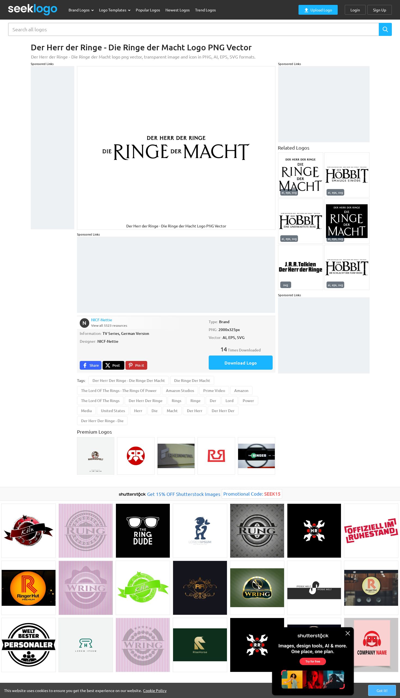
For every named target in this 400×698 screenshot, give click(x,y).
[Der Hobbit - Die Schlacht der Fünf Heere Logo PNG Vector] (347, 267)
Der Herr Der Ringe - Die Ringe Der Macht (129, 380)
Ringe (195, 400)
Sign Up (379, 9)
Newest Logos (177, 9)
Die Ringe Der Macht (192, 380)
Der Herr (194, 410)
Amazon (241, 390)
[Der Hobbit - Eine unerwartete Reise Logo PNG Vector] (300, 221)
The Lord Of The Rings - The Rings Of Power (119, 390)
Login (355, 9)
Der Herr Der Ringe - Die (102, 420)
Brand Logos (79, 9)
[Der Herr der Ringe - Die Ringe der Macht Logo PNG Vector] (300, 174)
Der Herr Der (223, 410)
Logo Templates (113, 9)
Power (248, 400)
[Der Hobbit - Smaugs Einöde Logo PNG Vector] (347, 174)
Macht (172, 410)
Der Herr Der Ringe (145, 400)
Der (213, 400)
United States (113, 410)
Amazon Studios (180, 390)
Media (86, 410)
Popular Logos (148, 9)
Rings (176, 400)
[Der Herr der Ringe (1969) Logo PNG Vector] (300, 267)
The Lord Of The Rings (100, 400)
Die (155, 410)
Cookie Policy (155, 690)
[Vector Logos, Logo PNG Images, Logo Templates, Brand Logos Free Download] (33, 9)
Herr (138, 410)
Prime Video (214, 390)
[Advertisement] (52, 147)
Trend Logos (205, 9)
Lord (229, 400)
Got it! (382, 690)
